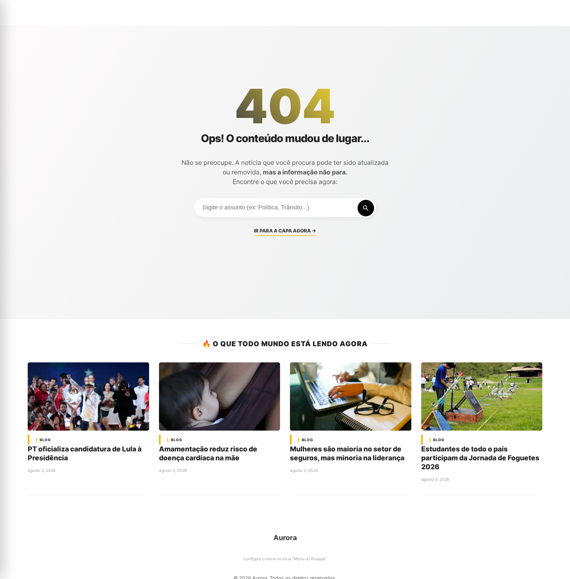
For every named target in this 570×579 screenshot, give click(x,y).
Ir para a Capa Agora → (285, 230)
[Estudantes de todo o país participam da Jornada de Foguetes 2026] (482, 396)
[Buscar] (366, 208)
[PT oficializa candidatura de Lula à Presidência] (88, 396)
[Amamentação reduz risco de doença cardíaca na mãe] (219, 396)
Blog (45, 440)
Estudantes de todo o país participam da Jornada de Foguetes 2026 (480, 458)
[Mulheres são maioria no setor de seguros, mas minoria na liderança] (350, 396)
